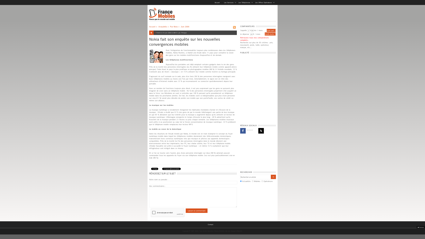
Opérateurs (268, 181)
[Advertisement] (235, 14)
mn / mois (258, 30)
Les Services (229, 2)
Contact (210, 224)
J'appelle (243, 30)
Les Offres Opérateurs (263, 2)
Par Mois (174, 27)
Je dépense (245, 34)
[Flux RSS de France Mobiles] (234, 27)
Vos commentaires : (157, 186)
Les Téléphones (244, 2)
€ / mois (256, 34)
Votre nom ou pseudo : (158, 179)
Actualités (162, 27)
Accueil (217, 2)
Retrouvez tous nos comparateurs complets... (254, 38)
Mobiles (257, 181)
